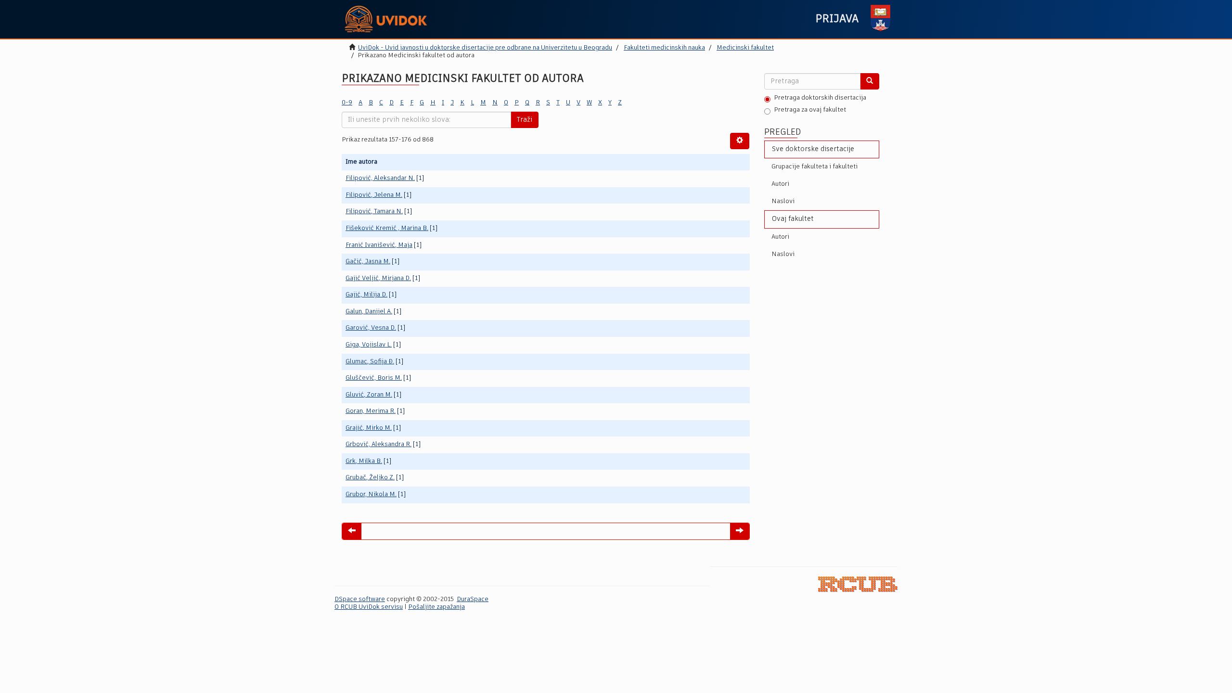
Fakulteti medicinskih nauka (664, 48)
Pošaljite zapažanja (436, 607)
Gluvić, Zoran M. (369, 395)
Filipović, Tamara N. (374, 211)
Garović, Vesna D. (371, 328)
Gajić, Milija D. (366, 295)
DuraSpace (472, 599)
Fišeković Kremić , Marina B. (387, 228)
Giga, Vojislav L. (369, 345)
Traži (524, 119)
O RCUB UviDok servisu (368, 607)
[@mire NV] (858, 584)
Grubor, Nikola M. (371, 494)
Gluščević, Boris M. (374, 378)
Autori (780, 184)
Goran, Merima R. (371, 411)
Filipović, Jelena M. (374, 195)
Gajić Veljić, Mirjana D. (378, 278)
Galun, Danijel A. (369, 311)
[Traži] (869, 81)
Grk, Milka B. (364, 461)
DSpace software (359, 599)
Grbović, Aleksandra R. (378, 444)
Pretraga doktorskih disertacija (820, 98)
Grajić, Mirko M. (369, 428)
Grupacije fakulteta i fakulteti (814, 167)
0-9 (347, 103)
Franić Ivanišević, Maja (379, 245)
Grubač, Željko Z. (370, 478)
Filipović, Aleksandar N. (380, 178)
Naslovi (783, 201)
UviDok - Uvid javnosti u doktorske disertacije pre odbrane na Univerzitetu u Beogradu (485, 48)
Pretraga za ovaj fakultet (810, 110)
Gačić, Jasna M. (368, 261)
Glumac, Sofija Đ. (370, 362)
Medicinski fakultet (745, 48)
